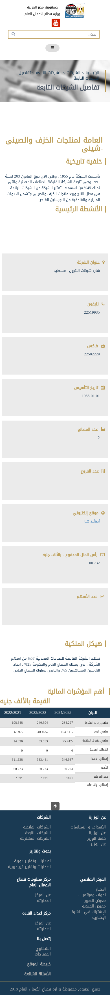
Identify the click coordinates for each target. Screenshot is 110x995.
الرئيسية (92, 72)
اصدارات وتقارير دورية (32, 861)
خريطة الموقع (39, 964)
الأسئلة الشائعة (37, 974)
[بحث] (13, 34)
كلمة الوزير (96, 838)
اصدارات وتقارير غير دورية (29, 867)
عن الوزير (98, 844)
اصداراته (44, 900)
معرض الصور (95, 900)
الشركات (73, 72)
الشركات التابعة (48, 72)
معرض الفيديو (94, 906)
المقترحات (43, 954)
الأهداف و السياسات (88, 827)
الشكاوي (43, 948)
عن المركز (43, 895)
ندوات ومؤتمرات (92, 895)
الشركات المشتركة (35, 838)
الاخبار (101, 889)
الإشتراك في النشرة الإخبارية (89, 914)
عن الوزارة (97, 833)
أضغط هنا (92, 521)
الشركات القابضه (37, 827)
